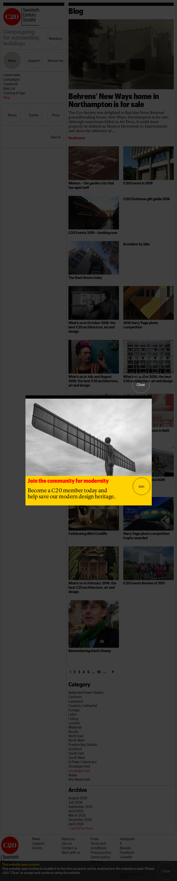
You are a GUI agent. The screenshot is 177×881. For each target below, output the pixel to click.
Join (141, 486)
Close (141, 384)
